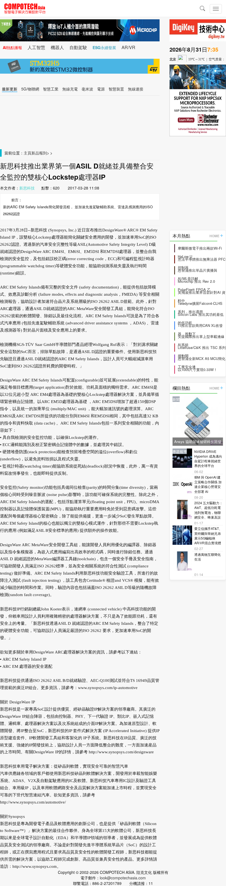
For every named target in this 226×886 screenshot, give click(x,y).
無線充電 (70, 89)
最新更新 (9, 89)
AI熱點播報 (12, 47)
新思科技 (27, 188)
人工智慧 (36, 47)
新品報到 (39, 153)
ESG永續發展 (104, 47)
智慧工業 (50, 89)
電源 (101, 89)
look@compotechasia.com (123, 877)
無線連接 (135, 89)
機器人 (57, 47)
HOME (214, 235)
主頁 (27, 153)
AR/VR (128, 47)
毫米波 (87, 89)
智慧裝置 (116, 89)
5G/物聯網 (30, 89)
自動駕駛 (78, 47)
